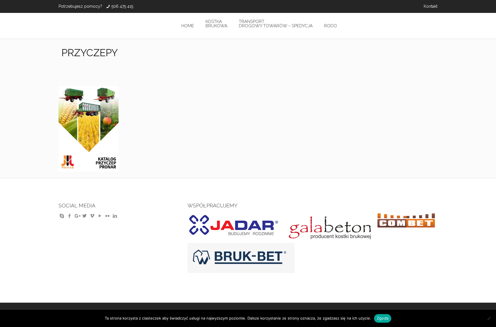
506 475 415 (122, 6)
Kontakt (430, 6)
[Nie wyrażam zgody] (489, 318)
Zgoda (382, 318)
